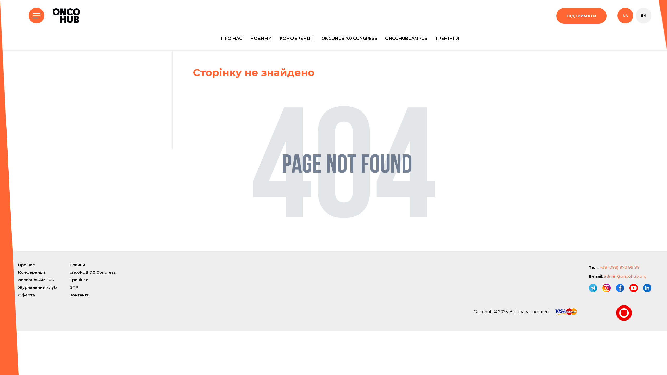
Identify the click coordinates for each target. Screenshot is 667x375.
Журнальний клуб (37, 287)
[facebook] (620, 288)
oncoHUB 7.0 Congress (349, 38)
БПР (74, 287)
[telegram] (593, 288)
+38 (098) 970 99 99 (620, 267)
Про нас (231, 38)
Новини (261, 38)
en (643, 15)
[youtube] (633, 288)
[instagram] (606, 288)
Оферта (26, 294)
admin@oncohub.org (625, 276)
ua (625, 15)
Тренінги (447, 38)
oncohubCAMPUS (406, 38)
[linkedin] (647, 288)
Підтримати (581, 15)
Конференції (297, 38)
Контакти (79, 294)
